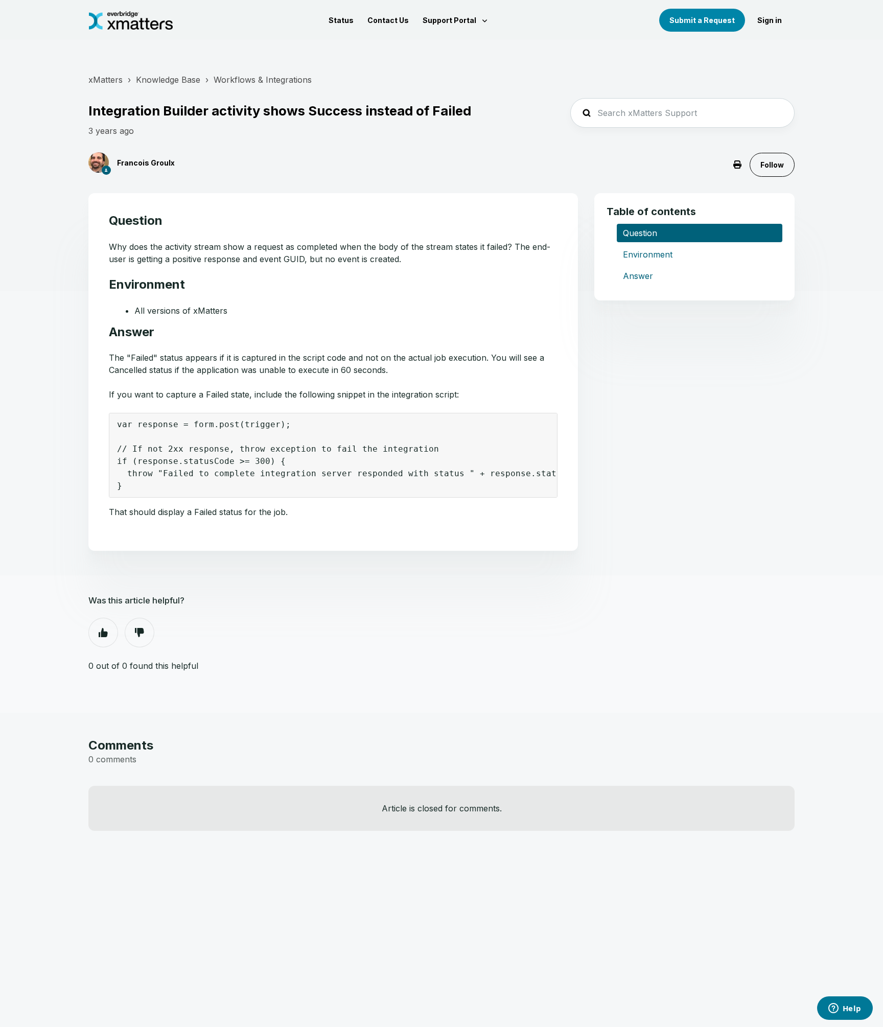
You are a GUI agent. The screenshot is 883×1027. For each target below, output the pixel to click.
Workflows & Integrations (263, 80)
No (139, 632)
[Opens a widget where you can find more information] (845, 1009)
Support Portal (450, 20)
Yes (103, 632)
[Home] (131, 20)
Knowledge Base (168, 80)
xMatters (105, 80)
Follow (772, 164)
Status (341, 20)
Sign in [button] (769, 20)
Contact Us (388, 20)
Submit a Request (702, 20)
